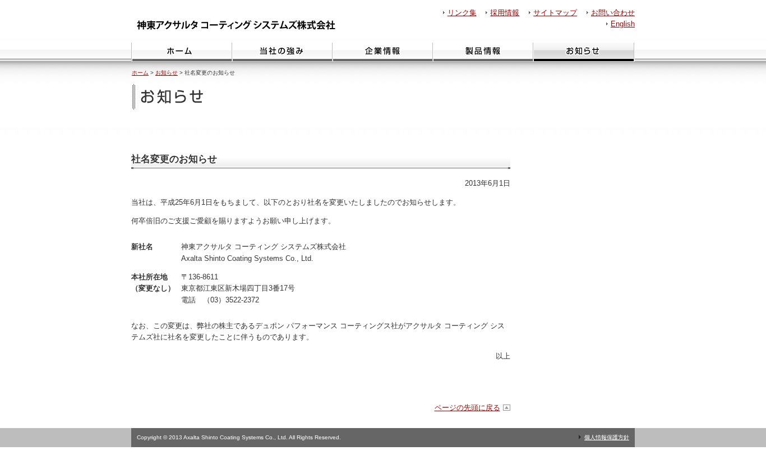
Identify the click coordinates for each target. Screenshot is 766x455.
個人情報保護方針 (606, 437)
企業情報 (382, 52)
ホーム (181, 52)
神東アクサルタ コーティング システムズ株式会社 (239, 25)
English (623, 24)
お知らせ (584, 52)
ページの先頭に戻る (467, 407)
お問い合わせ (613, 12)
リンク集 (462, 12)
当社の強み (282, 52)
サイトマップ (555, 12)
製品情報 (482, 52)
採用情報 (504, 12)
